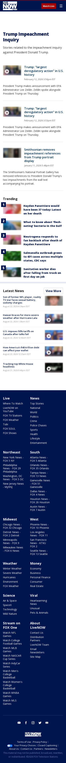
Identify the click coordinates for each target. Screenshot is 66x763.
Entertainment (38, 443)
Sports (34, 429)
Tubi (5, 424)
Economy (35, 568)
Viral (34, 595)
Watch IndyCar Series (11, 665)
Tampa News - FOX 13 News (39, 474)
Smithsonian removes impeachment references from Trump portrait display (42, 155)
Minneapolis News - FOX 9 (11, 541)
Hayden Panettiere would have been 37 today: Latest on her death (42, 209)
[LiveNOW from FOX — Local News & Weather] (10, 5)
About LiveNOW (37, 625)
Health (34, 434)
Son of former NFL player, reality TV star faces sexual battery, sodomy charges (22, 299)
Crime (33, 421)
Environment (10, 581)
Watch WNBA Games (11, 694)
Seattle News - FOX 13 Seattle (39, 552)
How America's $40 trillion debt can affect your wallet (21, 349)
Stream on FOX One (11, 625)
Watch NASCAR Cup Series (12, 657)
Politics (34, 416)
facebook (26, 723)
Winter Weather (12, 568)
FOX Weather (11, 420)
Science (9, 595)
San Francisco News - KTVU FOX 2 (38, 543)
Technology (10, 609)
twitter (40, 723)
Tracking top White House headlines (18, 365)
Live (6, 398)
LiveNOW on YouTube (10, 409)
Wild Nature (10, 613)
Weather (10, 563)
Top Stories (37, 403)
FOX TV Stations (12, 415)
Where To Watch (13, 403)
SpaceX (7, 605)
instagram (33, 723)
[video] (12, 70)
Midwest (10, 519)
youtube (19, 723)
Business (35, 573)
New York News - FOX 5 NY (13, 459)
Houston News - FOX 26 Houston (40, 500)
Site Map (35, 656)
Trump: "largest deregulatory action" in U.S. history (43, 71)
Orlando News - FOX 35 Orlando (39, 466)
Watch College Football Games (12, 642)
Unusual (35, 608)
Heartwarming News (38, 602)
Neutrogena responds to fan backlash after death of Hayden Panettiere (42, 240)
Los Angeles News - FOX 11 (39, 533)
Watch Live (48, 6)
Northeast (11, 452)
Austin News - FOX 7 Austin (38, 508)
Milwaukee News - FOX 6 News (13, 549)
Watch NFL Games (9, 634)
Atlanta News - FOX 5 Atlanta (39, 459)
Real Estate (36, 586)
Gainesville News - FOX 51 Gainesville (40, 484)
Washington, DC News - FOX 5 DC (13, 477)
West (34, 519)
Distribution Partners (37, 638)
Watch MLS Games (9, 702)
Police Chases (38, 425)
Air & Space (10, 600)
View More (53, 291)
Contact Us (36, 632)
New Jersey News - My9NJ (13, 485)
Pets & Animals (39, 612)
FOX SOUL (9, 428)
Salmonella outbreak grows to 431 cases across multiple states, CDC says (43, 256)
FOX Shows (9, 433)
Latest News (13, 291)
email (47, 723)
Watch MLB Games (10, 649)
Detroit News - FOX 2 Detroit (12, 533)
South (35, 452)
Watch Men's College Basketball (10, 674)
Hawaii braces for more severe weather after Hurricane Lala (21, 316)
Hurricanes (9, 577)
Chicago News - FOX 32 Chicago (12, 526)
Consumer (36, 581)
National (35, 408)
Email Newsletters (37, 650)
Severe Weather (12, 573)
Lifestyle (35, 438)
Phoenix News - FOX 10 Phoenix (39, 526)
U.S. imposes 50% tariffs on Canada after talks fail (18, 333)
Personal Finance (40, 577)
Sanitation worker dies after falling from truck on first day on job (42, 272)
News (34, 398)
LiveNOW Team (39, 644)
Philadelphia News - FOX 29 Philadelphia (12, 468)
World (33, 412)
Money (35, 563)
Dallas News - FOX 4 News (38, 493)
